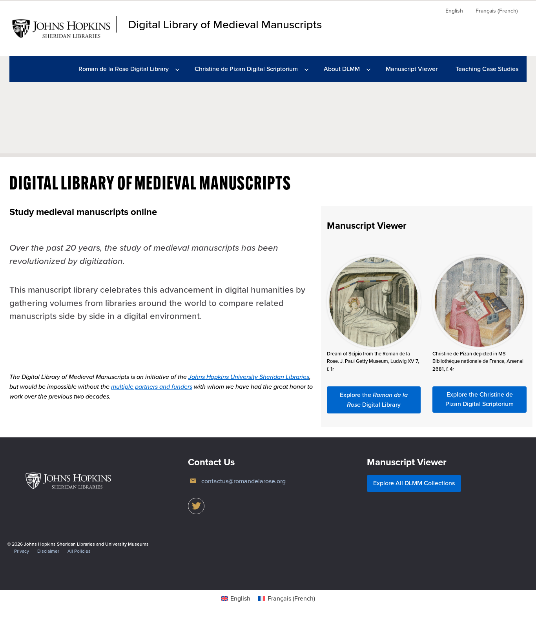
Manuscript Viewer (412, 68)
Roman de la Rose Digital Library (123, 68)
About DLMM (342, 68)
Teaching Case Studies (487, 68)
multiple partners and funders (151, 386)
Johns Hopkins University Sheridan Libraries (248, 376)
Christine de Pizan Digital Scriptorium (246, 68)
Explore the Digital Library (374, 399)
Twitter (196, 506)
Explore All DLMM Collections (414, 483)
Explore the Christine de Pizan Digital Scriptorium (479, 399)
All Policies (79, 551)
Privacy (21, 551)
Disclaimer (48, 551)
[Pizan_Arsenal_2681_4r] (479, 302)
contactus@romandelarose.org (243, 481)
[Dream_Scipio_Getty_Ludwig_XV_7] (374, 302)
